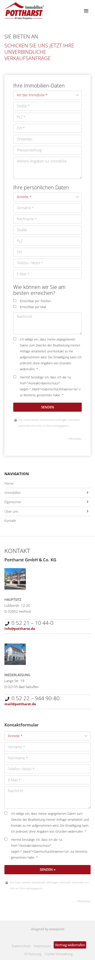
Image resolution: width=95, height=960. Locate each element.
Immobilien (12, 493)
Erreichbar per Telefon (35, 301)
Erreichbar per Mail (33, 307)
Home (8, 483)
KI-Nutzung (33, 954)
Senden (47, 407)
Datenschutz (21, 946)
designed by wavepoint (47, 929)
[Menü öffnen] (86, 11)
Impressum (42, 946)
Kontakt (10, 521)
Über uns (11, 511)
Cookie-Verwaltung (59, 954)
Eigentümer (12, 502)
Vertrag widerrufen (70, 945)
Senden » (47, 869)
